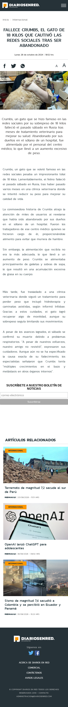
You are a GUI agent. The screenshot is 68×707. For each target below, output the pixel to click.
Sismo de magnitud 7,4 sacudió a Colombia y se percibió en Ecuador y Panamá (33, 604)
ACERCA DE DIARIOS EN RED (34, 662)
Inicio (6, 19)
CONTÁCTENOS (34, 672)
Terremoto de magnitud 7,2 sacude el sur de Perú (35, 489)
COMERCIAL (34, 667)
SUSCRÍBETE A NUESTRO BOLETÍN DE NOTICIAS (34, 387)
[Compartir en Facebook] (4, 67)
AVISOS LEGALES (34, 678)
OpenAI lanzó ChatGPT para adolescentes (25, 546)
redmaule (10, 497)
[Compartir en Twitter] (13, 67)
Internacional (20, 19)
